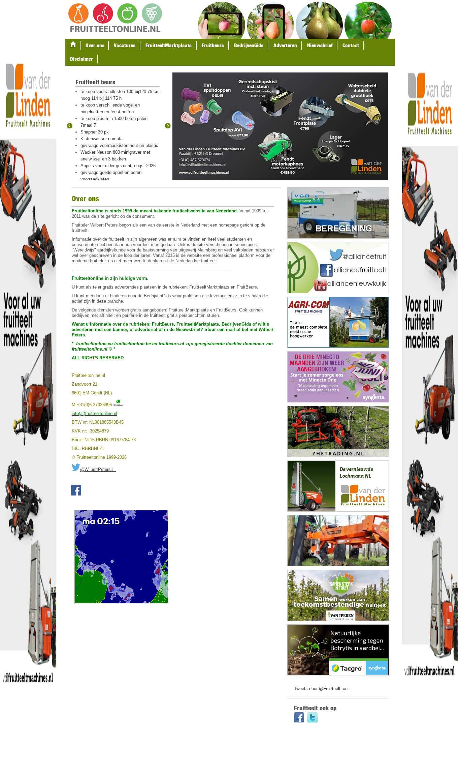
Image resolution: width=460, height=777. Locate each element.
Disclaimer (81, 59)
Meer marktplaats (99, 156)
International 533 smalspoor (107, 118)
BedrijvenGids (248, 45)
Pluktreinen (91, 105)
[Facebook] (299, 718)
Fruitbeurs (213, 45)
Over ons (95, 45)
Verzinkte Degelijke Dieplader (108, 132)
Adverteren (285, 45)
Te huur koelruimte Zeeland (106, 98)
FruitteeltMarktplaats (168, 45)
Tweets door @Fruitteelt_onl (321, 688)
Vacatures (124, 45)
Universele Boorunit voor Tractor (111, 125)
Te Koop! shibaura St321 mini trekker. (117, 91)
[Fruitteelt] (115, 18)
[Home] (73, 45)
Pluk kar (88, 111)
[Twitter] (312, 718)
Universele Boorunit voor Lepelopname (118, 138)
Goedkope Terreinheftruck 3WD (110, 145)
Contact (350, 45)
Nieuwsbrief (319, 45)
